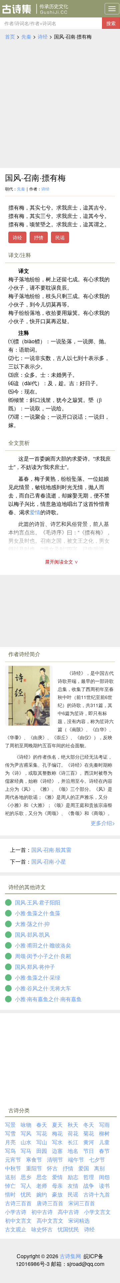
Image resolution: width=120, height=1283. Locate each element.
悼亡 (10, 1185)
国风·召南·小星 (48, 861)
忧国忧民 (68, 1229)
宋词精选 (79, 1220)
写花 (41, 1133)
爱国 (83, 1168)
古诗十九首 (96, 1194)
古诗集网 (70, 1256)
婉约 (41, 1194)
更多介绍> (103, 823)
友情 (73, 1185)
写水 (57, 1142)
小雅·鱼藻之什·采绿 (37, 977)
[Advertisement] (60, 104)
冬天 (88, 1124)
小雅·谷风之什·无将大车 (43, 988)
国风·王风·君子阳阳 (37, 902)
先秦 (26, 36)
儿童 (104, 1142)
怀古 (52, 1168)
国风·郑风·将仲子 (35, 967)
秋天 (73, 1124)
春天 (41, 1124)
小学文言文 (97, 1212)
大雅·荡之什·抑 (32, 924)
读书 (104, 1185)
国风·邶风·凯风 (32, 934)
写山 (41, 1142)
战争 (88, 1185)
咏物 (26, 1124)
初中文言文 (18, 1220)
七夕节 (97, 1159)
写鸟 (10, 1151)
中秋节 (13, 1168)
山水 (26, 1142)
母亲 (57, 1185)
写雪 (10, 1133)
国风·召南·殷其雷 (51, 850)
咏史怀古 (42, 1229)
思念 (41, 1177)
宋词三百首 (81, 1203)
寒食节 (34, 1159)
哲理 (88, 1177)
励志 (73, 1177)
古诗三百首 (18, 1203)
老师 (41, 1185)
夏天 (57, 1124)
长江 (73, 1142)
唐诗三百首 (50, 1203)
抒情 (38, 237)
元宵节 (13, 1159)
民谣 (60, 237)
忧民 (26, 1194)
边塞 (57, 1151)
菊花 (88, 1133)
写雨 (104, 1124)
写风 (26, 1133)
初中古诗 (42, 1212)
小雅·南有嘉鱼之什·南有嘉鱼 (48, 999)
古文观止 (15, 1229)
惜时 (10, 1194)
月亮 (10, 1142)
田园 (41, 1151)
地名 (73, 1151)
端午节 (76, 1159)
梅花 (57, 1133)
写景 (10, 1124)
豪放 (57, 1194)
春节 (104, 1151)
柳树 (104, 1133)
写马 (26, 1151)
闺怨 (104, 1177)
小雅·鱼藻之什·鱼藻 (37, 913)
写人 (26, 1185)
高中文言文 (50, 1220)
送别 (10, 1177)
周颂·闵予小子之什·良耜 (43, 956)
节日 (88, 1151)
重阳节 (34, 1168)
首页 (10, 36)
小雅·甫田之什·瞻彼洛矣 (43, 945)
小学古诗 (15, 1212)
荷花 (73, 1133)
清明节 (55, 1159)
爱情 (35, 512)
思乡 (26, 1177)
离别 (99, 1168)
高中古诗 (68, 1212)
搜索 (111, 23)
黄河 (88, 1142)
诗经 (43, 36)
